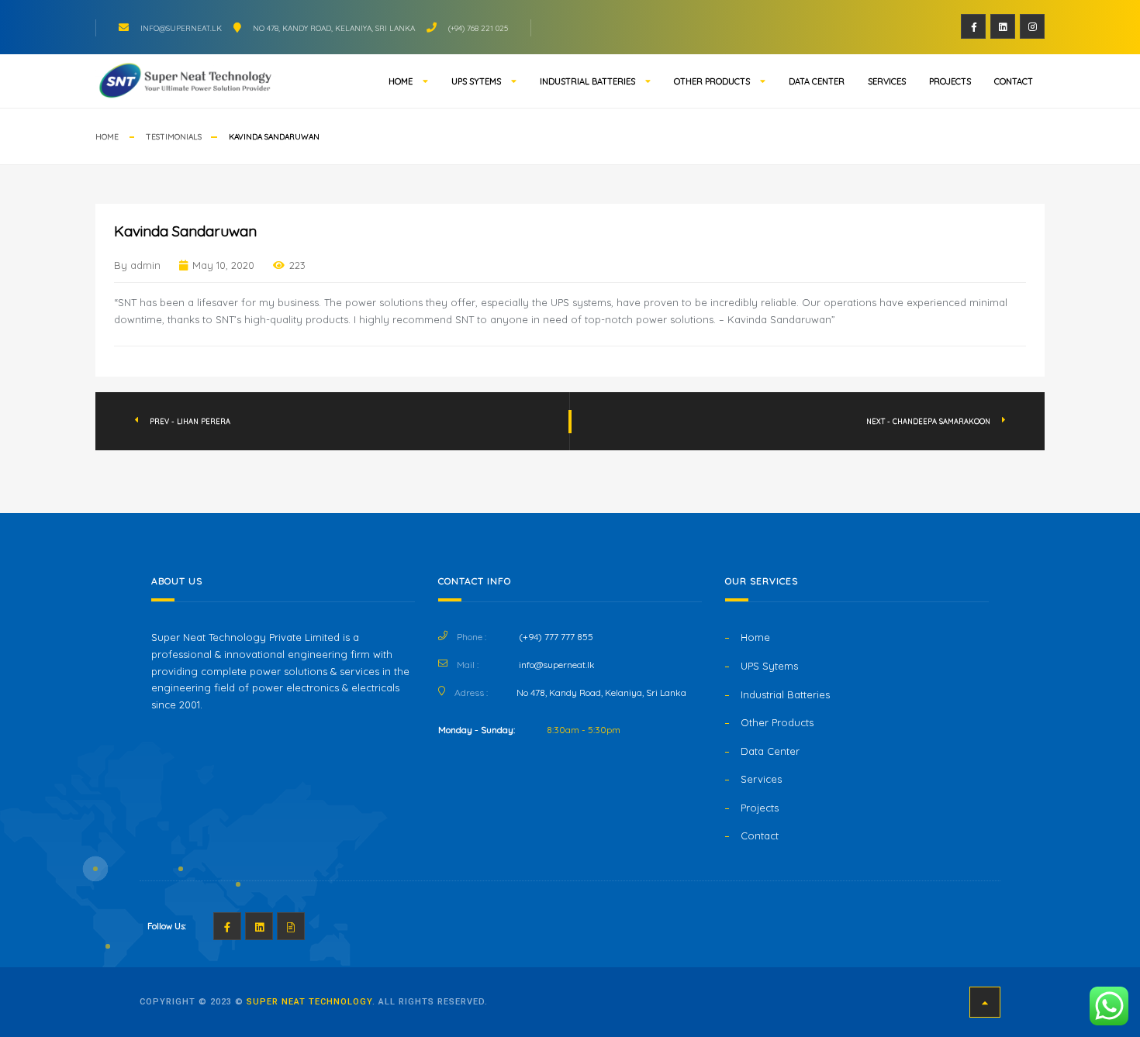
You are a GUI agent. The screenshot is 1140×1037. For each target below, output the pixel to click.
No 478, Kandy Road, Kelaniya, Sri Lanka (334, 28)
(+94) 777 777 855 (556, 637)
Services (887, 81)
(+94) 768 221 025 (478, 28)
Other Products (712, 81)
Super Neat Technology (309, 1002)
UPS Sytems (476, 81)
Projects (950, 81)
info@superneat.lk (181, 28)
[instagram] (1032, 26)
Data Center (817, 81)
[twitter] (1002, 26)
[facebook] (973, 26)
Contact (1013, 81)
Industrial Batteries (587, 81)
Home (401, 81)
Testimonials (174, 137)
